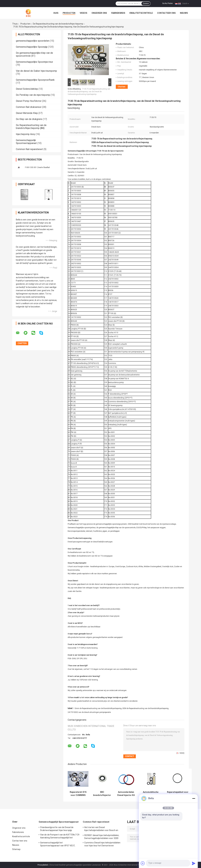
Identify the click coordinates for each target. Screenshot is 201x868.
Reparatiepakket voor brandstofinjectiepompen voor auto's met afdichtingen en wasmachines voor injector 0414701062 (177, 793)
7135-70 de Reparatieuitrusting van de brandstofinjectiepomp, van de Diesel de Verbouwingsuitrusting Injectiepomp (89, 91)
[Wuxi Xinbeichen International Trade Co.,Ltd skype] (43, 333)
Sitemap (16, 849)
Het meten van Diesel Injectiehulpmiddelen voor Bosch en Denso (101, 829)
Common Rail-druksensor (28, 107)
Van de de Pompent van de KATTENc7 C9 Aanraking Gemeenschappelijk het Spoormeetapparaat (59, 836)
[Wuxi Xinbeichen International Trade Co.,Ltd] (28, 13)
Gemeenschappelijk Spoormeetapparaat (26, 142)
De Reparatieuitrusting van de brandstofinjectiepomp (58, 24)
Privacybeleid (43, 865)
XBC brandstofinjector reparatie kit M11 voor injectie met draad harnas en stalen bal (102, 793)
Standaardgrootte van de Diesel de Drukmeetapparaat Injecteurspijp (56, 828)
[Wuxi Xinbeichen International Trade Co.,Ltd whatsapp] (27, 333)
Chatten (121, 87)
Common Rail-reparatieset (29, 149)
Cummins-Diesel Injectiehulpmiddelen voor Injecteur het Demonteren (102, 844)
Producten (69, 13)
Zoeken (146, 4)
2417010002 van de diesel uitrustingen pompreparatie (89, 712)
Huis (55, 13)
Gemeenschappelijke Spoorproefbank (35, 79)
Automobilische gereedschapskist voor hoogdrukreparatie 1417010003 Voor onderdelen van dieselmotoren (150, 793)
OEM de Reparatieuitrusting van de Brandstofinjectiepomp (145, 708)
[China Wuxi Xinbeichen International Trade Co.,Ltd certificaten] (24, 194)
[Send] (193, 863)
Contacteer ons (166, 13)
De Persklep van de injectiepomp (33, 95)
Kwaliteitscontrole (141, 13)
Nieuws (184, 13)
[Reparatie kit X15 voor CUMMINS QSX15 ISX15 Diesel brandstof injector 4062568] (78, 779)
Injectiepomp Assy (25, 134)
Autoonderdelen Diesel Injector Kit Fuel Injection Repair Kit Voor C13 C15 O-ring (126, 793)
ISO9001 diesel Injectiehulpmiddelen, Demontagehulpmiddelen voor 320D (101, 836)
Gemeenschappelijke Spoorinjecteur (34, 61)
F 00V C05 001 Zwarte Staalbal (37, 167)
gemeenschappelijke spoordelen (32, 40)
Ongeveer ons (99, 13)
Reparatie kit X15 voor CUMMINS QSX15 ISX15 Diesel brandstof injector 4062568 (78, 793)
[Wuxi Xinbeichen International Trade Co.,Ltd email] (19, 333)
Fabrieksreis (118, 13)
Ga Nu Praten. (167, 3)
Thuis (15, 24)
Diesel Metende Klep (27, 113)
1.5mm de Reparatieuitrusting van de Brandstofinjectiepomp (97, 708)
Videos (83, 13)
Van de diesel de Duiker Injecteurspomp (36, 70)
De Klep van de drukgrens (29, 119)
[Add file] (143, 863)
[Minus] (193, 798)
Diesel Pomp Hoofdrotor (28, 101)
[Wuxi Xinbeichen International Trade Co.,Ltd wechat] (35, 333)
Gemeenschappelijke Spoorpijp (32, 46)
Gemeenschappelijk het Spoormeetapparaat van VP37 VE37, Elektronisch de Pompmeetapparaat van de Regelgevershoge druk (59, 844)
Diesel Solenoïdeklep (27, 88)
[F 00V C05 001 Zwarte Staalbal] (19, 167)
